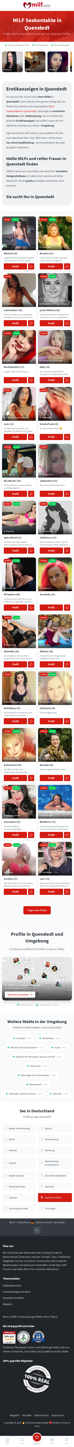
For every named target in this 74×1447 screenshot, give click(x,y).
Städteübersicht (12, 1285)
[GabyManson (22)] (26, 971)
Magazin (7, 1304)
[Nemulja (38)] (54, 968)
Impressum (57, 1415)
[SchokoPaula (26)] (47, 964)
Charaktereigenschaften (17, 1291)
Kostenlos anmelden (18, 994)
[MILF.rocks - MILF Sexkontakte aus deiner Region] (37, 5)
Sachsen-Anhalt (44, 1222)
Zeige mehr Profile (37, 910)
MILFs (12, 1222)
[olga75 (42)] (16, 960)
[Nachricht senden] (31, 266)
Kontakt (26, 1415)
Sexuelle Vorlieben (13, 1298)
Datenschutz (41, 1415)
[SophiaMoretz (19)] (44, 975)
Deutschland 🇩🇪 (25, 1222)
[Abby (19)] (19, 977)
